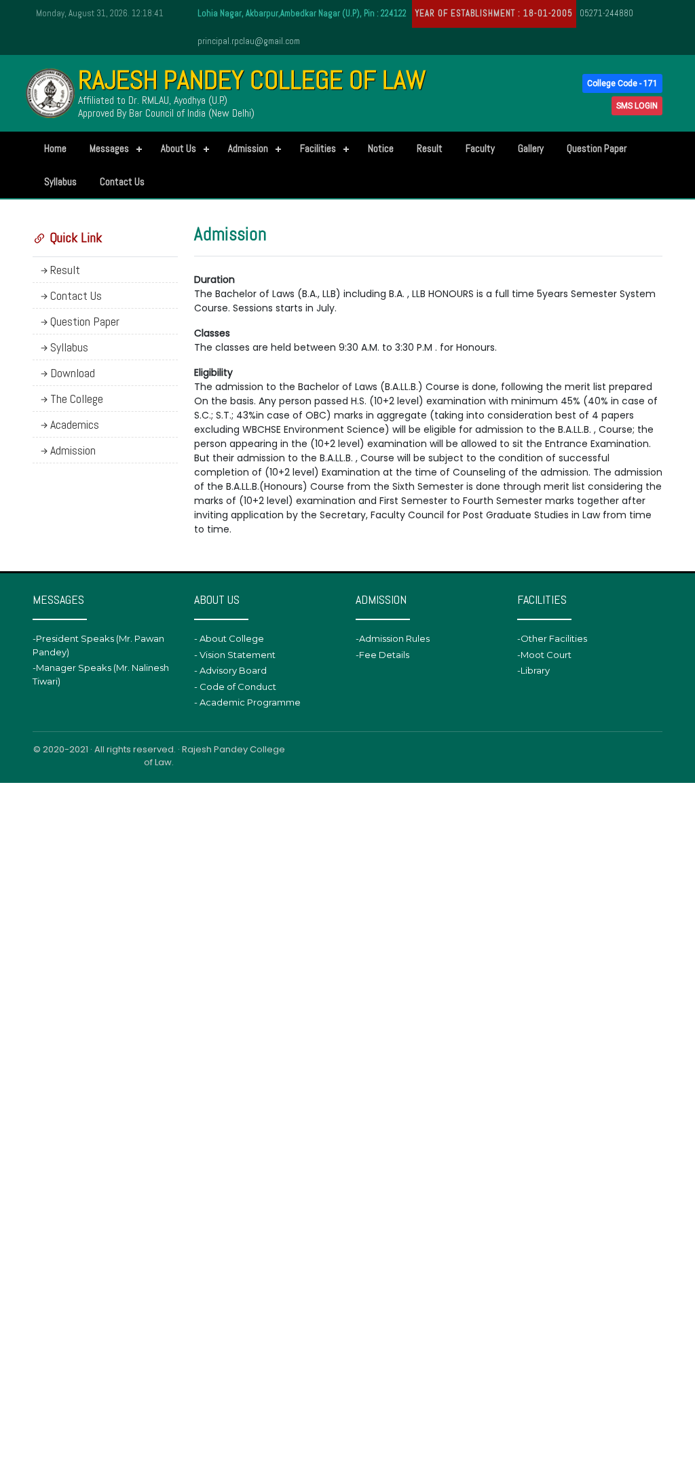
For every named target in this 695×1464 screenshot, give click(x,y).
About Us (178, 148)
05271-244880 (606, 13)
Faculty (480, 148)
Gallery (531, 148)
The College (76, 398)
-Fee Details (382, 654)
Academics (74, 424)
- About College (229, 638)
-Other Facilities (552, 638)
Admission (248, 148)
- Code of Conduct (235, 686)
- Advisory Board (230, 670)
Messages (109, 148)
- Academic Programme (247, 702)
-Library (533, 670)
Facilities (318, 148)
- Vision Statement (235, 654)
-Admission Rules (393, 638)
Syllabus (60, 181)
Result (430, 148)
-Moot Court (544, 654)
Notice (381, 148)
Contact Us (122, 181)
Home (55, 148)
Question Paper (596, 148)
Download (72, 373)
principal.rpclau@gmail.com (249, 41)
